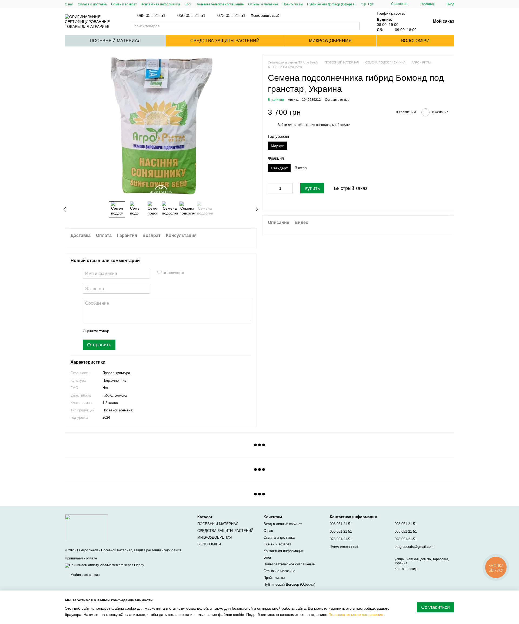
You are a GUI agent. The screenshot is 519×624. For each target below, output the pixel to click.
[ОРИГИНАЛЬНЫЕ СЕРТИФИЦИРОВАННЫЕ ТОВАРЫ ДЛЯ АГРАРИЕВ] (86, 527)
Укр (363, 4)
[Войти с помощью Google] (198, 273)
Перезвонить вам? (265, 16)
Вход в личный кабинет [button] (283, 524)
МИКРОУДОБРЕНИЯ (330, 40)
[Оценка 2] (126, 331)
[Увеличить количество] (288, 188)
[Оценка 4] (144, 331)
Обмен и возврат (124, 4)
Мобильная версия (85, 575)
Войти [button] (282, 125)
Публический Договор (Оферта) (331, 4)
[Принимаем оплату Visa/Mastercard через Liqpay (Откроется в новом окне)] (104, 565)
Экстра (301, 168)
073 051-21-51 (231, 16)
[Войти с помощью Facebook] (190, 273)
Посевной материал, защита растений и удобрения (141, 550)
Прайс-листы (292, 4)
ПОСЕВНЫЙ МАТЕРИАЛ (115, 40)
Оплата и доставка (92, 4)
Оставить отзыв (337, 100)
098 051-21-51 (151, 16)
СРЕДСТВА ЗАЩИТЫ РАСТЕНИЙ (225, 40)
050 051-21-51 (191, 16)
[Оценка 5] (152, 331)
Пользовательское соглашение (220, 4)
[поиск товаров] (355, 26)
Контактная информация (160, 4)
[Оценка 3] (135, 331)
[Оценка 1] (118, 331)
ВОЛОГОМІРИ (415, 40)
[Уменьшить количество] (272, 188)
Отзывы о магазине (263, 4)
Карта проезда (406, 569)
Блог (187, 4)
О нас (69, 4)
